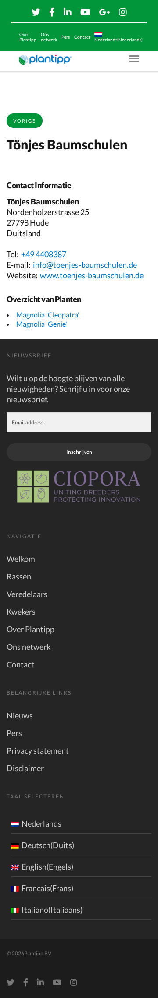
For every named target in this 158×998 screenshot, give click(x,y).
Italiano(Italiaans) (52, 909)
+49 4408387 (43, 254)
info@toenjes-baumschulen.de (85, 265)
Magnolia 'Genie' (41, 324)
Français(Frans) (47, 888)
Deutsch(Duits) (48, 845)
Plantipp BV (37, 953)
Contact (82, 37)
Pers (65, 37)
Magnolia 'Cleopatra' (47, 314)
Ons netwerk (49, 37)
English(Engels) (47, 866)
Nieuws (20, 715)
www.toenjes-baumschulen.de (92, 275)
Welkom (21, 559)
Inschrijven (79, 451)
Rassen (19, 576)
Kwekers (21, 611)
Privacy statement (38, 750)
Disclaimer (25, 768)
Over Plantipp (27, 37)
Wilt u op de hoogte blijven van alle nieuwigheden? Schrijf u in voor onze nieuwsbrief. (68, 388)
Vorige (24, 121)
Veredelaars (27, 594)
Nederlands (41, 823)
